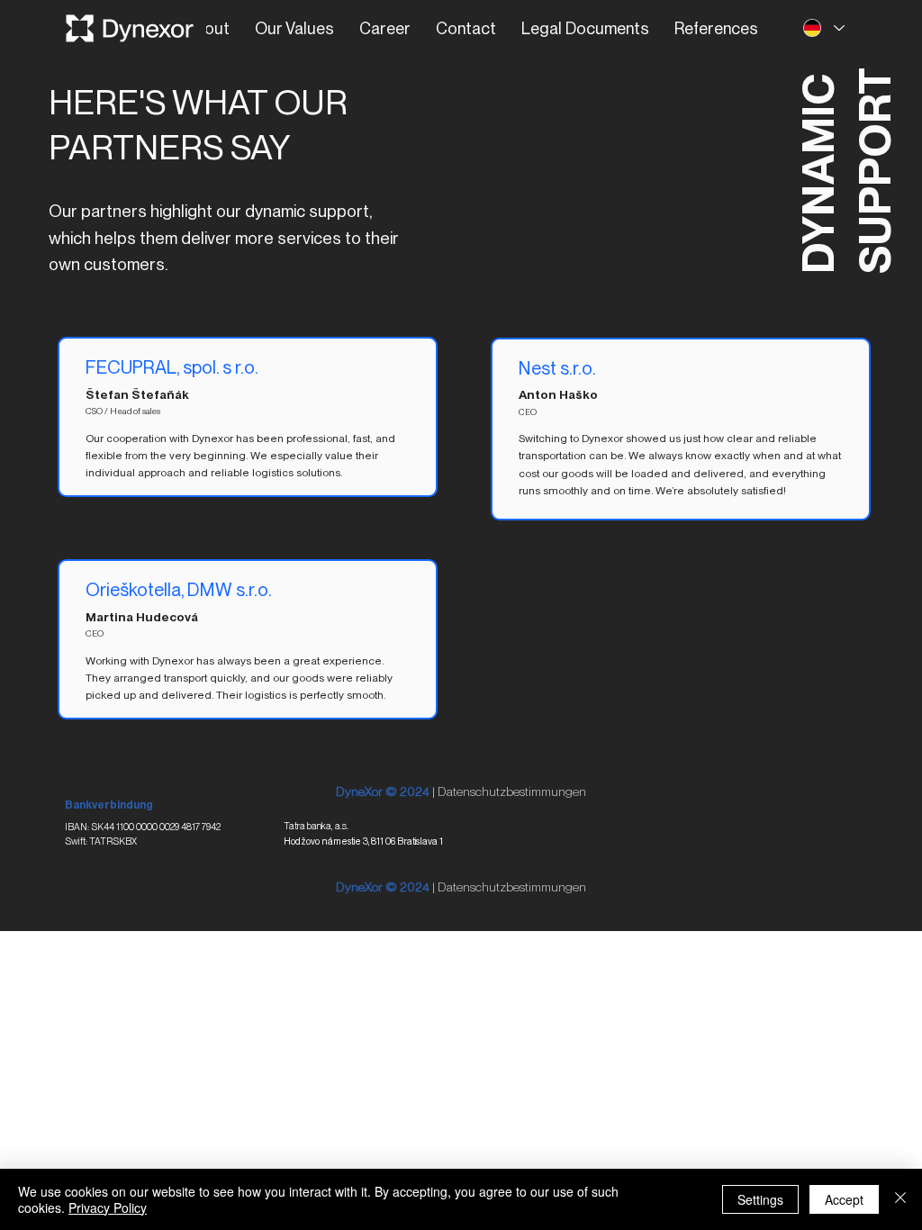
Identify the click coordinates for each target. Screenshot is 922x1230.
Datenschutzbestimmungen (512, 791)
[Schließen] (900, 1199)
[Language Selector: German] (824, 28)
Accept (844, 1199)
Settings (760, 1199)
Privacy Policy (107, 1207)
